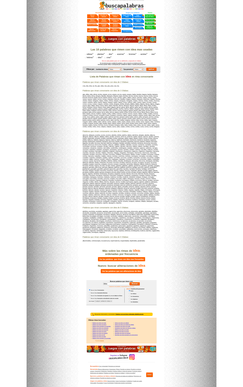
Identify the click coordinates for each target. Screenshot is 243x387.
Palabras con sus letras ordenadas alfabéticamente (130, 314)
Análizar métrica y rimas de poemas (122, 371)
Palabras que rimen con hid (98, 334)
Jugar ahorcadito (127, 20)
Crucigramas (127, 31)
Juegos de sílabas (138, 20)
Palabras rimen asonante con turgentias (101, 338)
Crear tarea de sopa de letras (149, 16)
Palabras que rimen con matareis (100, 333)
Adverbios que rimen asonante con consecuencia (126, 334)
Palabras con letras (109, 373)
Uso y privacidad (103, 366)
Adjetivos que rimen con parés (122, 329)
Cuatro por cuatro (137, 381)
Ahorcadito (93, 383)
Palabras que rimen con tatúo (99, 336)
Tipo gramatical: (128, 69)
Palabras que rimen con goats (99, 322)
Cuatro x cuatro (138, 24)
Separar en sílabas (115, 16)
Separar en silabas (120, 373)
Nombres (110, 371)
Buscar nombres (104, 20)
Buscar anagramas (114, 29)
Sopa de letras (111, 381)
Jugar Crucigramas (121, 381)
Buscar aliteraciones (103, 369)
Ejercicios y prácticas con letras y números (103, 376)
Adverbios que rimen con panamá (122, 333)
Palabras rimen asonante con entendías (101, 326)
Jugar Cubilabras (138, 16)
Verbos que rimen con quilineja (122, 322)
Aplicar (151, 69)
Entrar (149, 375)
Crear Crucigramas (109, 383)
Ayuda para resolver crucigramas (123, 383)
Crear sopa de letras (127, 25)
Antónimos (104, 371)
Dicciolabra (138, 27)
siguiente (102, 340)
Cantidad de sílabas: (102, 69)
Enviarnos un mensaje (114, 366)
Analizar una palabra (115, 20)
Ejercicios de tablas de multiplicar (124, 376)
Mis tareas (149, 23)
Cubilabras (129, 381)
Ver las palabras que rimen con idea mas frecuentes (121, 259)
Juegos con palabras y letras (98, 381)
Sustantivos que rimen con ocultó (122, 326)
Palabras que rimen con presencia (100, 329)
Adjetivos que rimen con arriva (122, 331)
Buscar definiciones (91, 29)
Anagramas (113, 369)
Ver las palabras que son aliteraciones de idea (121, 271)
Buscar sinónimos (92, 20)
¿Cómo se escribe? (103, 29)
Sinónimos (98, 371)
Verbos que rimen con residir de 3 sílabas (124, 324)
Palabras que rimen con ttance (99, 324)
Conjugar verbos (104, 25)
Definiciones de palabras (96, 373)
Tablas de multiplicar (149, 27)
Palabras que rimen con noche (99, 331)
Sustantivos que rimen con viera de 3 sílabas (125, 328)
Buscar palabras (92, 24)
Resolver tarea (149, 20)
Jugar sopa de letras (127, 16)
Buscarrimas (92, 16)
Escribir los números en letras (108, 378)
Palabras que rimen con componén (100, 328)
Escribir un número (104, 16)
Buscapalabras (94, 366)
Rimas (118, 369)
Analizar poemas (115, 25)
